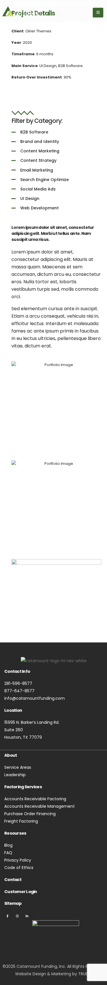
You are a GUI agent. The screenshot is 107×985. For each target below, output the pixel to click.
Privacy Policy (17, 860)
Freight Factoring (21, 821)
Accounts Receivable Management (39, 806)
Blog (8, 845)
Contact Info (17, 671)
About (10, 755)
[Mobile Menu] (98, 12)
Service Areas (17, 767)
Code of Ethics (18, 867)
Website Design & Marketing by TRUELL (53, 974)
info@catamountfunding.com (34, 698)
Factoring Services (23, 787)
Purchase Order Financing (30, 814)
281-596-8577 (18, 683)
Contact (12, 879)
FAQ (8, 853)
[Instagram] (17, 916)
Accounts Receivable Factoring (35, 799)
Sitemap (12, 903)
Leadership (15, 775)
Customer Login (20, 891)
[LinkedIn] (26, 916)
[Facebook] (7, 916)
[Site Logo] (30, 11)
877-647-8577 (19, 691)
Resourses (15, 833)
